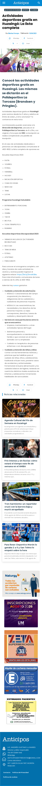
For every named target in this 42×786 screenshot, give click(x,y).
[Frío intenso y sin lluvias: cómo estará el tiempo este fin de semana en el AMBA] (21, 448)
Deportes (25, 10)
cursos (16, 285)
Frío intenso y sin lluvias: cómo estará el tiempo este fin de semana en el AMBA (20, 464)
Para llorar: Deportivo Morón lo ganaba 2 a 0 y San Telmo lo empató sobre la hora (20, 547)
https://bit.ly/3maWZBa (27, 274)
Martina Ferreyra (13, 33)
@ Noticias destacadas (12, 10)
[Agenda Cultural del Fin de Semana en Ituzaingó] (21, 408)
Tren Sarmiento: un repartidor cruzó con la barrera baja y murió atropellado (20, 507)
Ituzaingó (34, 10)
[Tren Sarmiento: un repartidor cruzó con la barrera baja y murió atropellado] (21, 491)
